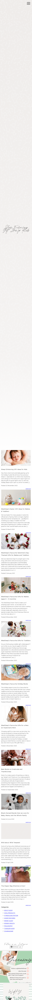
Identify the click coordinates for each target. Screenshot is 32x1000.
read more (28, 488)
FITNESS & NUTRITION (11, 915)
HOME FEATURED (9, 918)
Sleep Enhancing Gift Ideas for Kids (14, 469)
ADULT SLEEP (8, 910)
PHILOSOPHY (8, 926)
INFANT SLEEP (8, 921)
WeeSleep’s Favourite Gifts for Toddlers (16, 640)
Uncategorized (8, 931)
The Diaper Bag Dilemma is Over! (13, 886)
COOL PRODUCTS (9, 913)
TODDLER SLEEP (9, 928)
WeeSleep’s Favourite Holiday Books (14, 684)
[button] (29, 3)
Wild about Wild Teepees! (10, 842)
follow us (17, 947)
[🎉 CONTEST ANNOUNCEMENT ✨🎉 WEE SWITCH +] (16, 967)
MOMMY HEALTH (9, 923)
